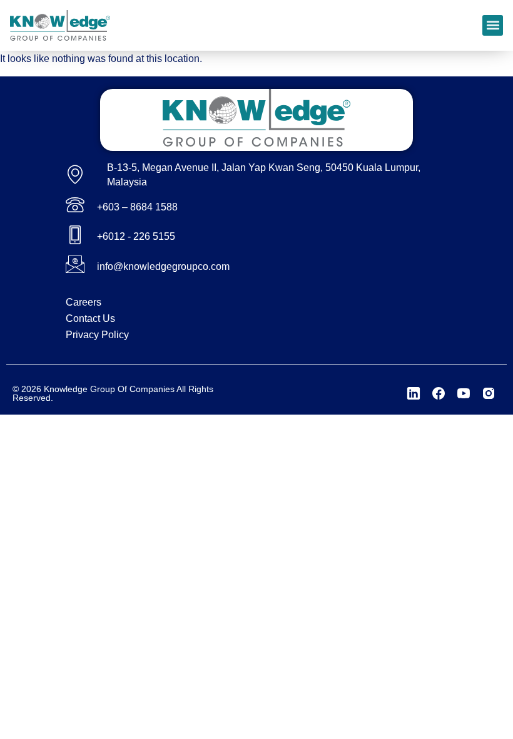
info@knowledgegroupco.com (163, 266)
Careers (83, 302)
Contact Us (90, 318)
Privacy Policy (97, 334)
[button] (492, 25)
